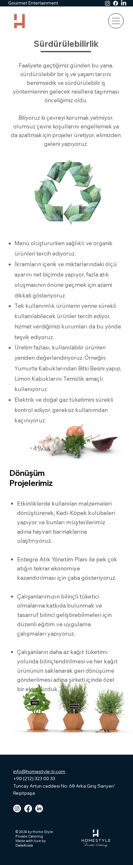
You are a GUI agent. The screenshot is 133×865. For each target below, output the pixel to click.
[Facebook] (115, 3)
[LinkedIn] (123, 3)
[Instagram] (107, 3)
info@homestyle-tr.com (39, 771)
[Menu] (115, 20)
